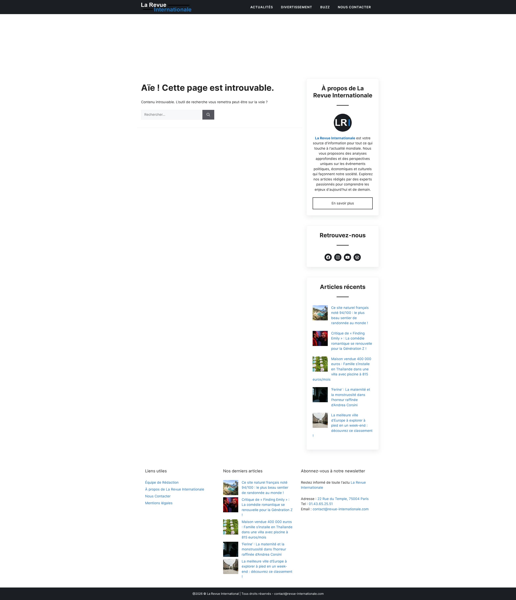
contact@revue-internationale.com (341, 509)
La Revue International (223, 594)
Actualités (261, 7)
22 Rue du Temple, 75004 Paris (343, 499)
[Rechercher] (208, 115)
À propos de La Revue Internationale (174, 489)
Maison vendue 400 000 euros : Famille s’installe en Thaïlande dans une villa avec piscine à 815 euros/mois (342, 369)
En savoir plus (343, 203)
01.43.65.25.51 (321, 504)
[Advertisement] (258, 44)
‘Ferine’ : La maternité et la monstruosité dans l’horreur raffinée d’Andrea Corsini (264, 549)
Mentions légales (159, 503)
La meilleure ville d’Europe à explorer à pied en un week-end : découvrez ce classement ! (342, 425)
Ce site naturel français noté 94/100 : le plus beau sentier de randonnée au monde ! (265, 487)
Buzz (325, 7)
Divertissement (296, 7)
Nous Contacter (354, 7)
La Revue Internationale (335, 138)
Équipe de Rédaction (162, 482)
